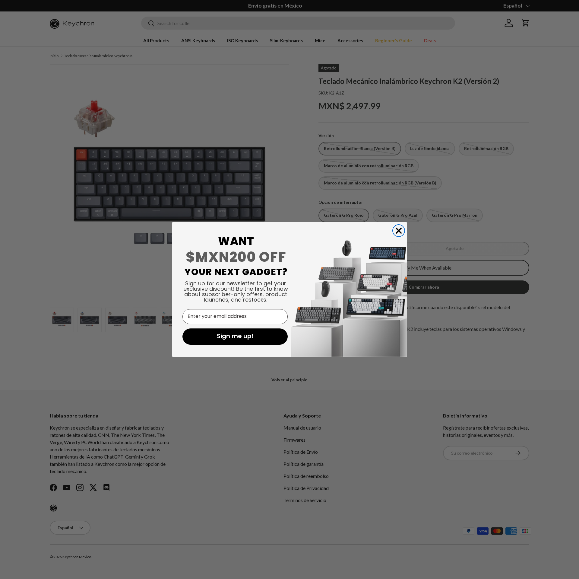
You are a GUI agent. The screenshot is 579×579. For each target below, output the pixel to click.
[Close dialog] (399, 231)
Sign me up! (235, 337)
